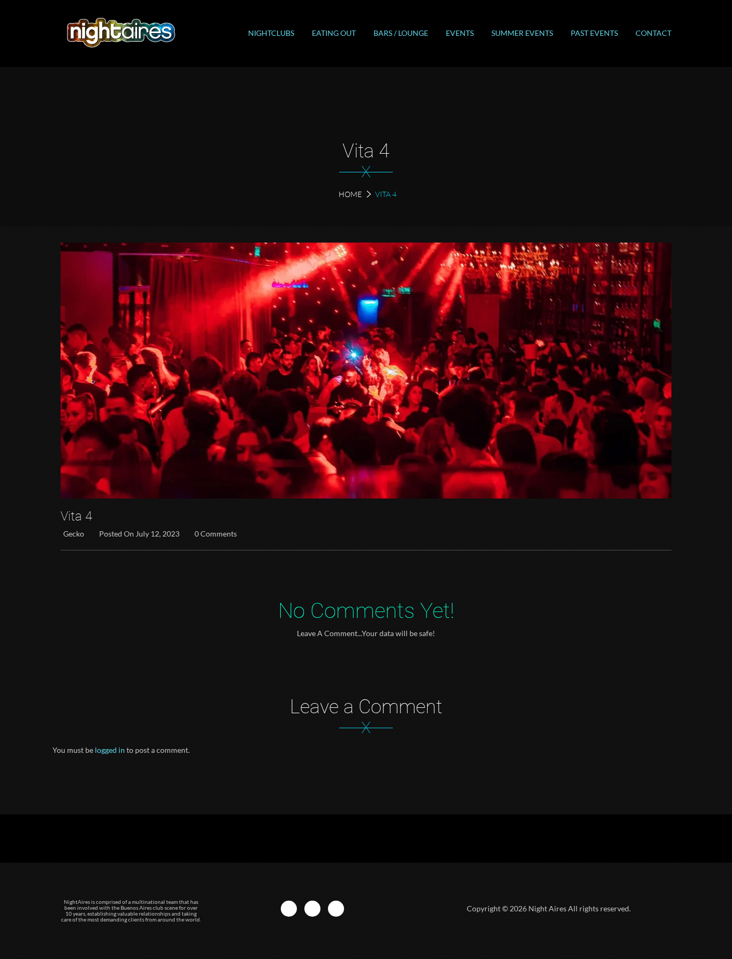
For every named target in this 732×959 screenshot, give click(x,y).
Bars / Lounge (401, 32)
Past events (594, 32)
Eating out (334, 32)
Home (350, 194)
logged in (110, 749)
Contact (653, 32)
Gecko (73, 533)
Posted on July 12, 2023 (139, 533)
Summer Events (522, 32)
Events (460, 32)
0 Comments (216, 533)
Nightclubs (271, 32)
